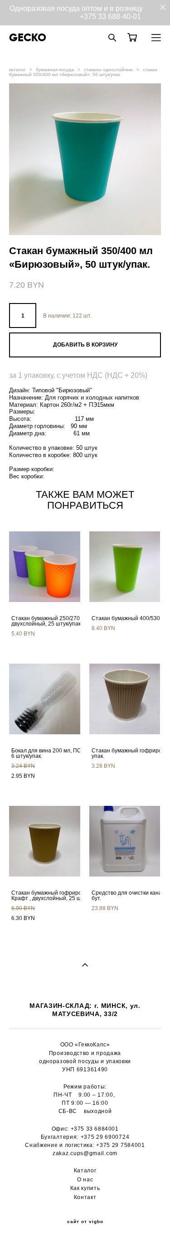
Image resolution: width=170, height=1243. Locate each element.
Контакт (85, 1197)
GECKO (27, 37)
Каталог (85, 1170)
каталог (17, 69)
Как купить (85, 1188)
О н (82, 1179)
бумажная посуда (55, 69)
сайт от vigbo (85, 1221)
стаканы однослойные (108, 69)
